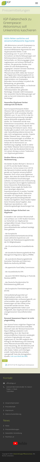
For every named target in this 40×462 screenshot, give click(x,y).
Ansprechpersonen (12, 403)
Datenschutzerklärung (13, 414)
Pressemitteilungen (16, 10)
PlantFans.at (9, 437)
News (7, 426)
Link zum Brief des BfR (18, 356)
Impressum (9, 410)
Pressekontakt (10, 407)
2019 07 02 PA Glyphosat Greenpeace (20, 365)
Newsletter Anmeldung (13, 433)
